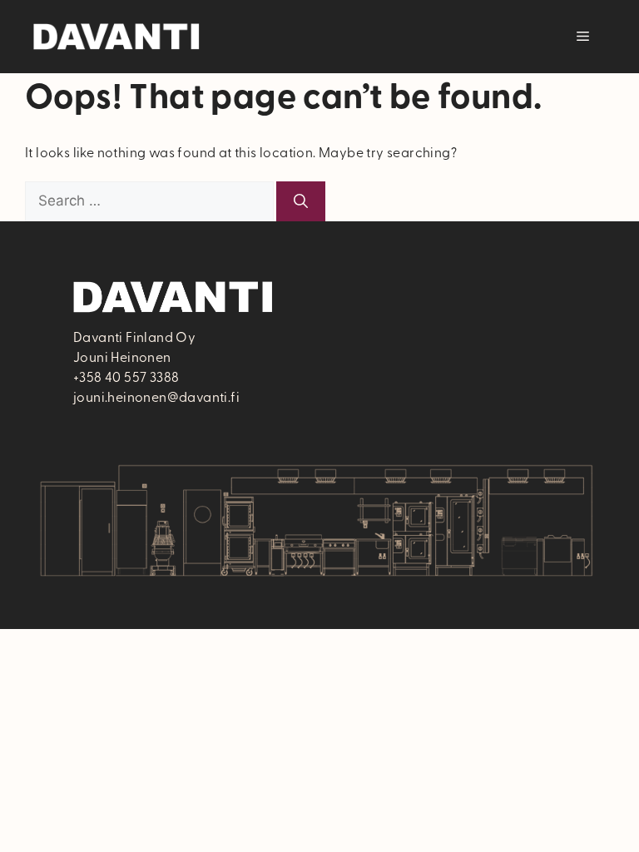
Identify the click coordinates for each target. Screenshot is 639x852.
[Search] (300, 201)
